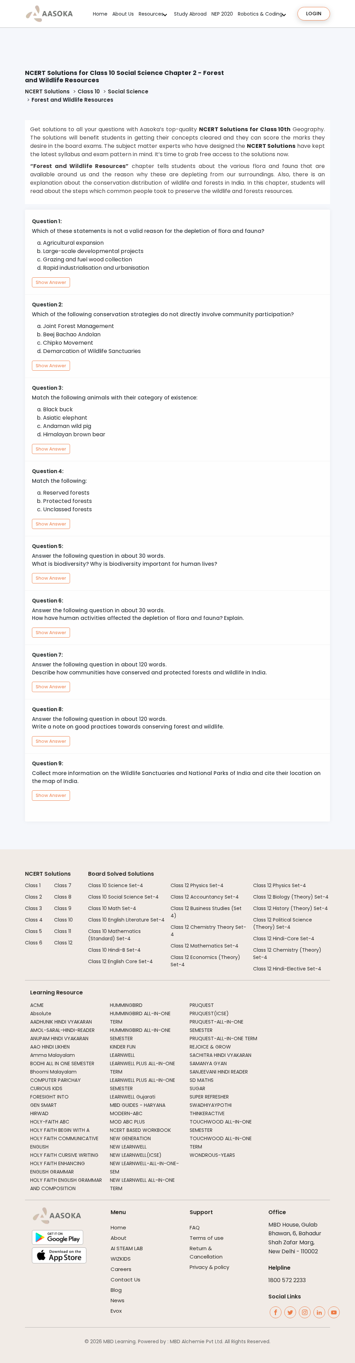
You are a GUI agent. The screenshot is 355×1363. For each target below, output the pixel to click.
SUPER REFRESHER (209, 1096)
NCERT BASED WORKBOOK (140, 1130)
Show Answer (51, 282)
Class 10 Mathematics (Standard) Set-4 (114, 935)
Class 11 (62, 931)
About (119, 1238)
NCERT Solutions (47, 91)
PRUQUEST (202, 1005)
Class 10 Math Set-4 (112, 908)
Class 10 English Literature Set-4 (126, 919)
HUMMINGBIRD (126, 1005)
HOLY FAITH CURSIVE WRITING (64, 1155)
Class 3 (33, 908)
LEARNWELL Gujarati (132, 1096)
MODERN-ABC (126, 1113)
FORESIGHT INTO (49, 1096)
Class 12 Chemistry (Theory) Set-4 (287, 953)
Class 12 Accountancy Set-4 (205, 896)
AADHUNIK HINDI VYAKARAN (61, 1021)
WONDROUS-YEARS (212, 1155)
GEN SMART (43, 1105)
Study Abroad (190, 13)
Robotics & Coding (260, 13)
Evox (116, 1310)
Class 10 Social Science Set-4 (123, 896)
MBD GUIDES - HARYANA (137, 1105)
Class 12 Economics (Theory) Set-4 (205, 961)
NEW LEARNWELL (128, 1146)
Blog (116, 1290)
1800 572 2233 (287, 1280)
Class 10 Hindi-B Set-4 (114, 949)
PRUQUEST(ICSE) (209, 1013)
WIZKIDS (121, 1258)
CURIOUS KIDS (46, 1088)
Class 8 (62, 896)
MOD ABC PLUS (127, 1121)
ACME (37, 1005)
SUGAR (197, 1088)
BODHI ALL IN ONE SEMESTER (62, 1063)
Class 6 (33, 942)
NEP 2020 (222, 13)
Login (313, 13)
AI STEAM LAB (127, 1248)
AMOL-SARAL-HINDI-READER (62, 1030)
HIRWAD (39, 1113)
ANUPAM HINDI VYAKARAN (59, 1038)
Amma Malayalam (52, 1055)
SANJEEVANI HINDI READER (219, 1071)
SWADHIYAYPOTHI (211, 1105)
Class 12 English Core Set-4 (120, 961)
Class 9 (62, 908)
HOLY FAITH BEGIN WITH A (59, 1130)
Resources (151, 13)
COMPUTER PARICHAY (55, 1080)
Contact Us (125, 1279)
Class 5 (33, 931)
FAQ (195, 1227)
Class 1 (33, 885)
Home (100, 13)
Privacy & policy (209, 1267)
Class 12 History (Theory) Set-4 (290, 908)
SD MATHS (202, 1080)
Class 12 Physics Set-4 (197, 885)
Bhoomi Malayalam (53, 1071)
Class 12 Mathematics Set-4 (205, 945)
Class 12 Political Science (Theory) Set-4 (282, 923)
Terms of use (207, 1238)
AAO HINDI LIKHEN (50, 1046)
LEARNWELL (122, 1055)
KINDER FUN (123, 1046)
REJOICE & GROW (210, 1046)
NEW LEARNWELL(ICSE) (136, 1155)
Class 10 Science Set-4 (115, 885)
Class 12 (63, 942)
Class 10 (89, 91)
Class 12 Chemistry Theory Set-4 (208, 931)
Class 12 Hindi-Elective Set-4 (287, 968)
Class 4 (34, 919)
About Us (123, 13)
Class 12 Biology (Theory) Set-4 (291, 896)
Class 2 (33, 896)
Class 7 (62, 885)
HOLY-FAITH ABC (49, 1121)
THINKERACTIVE (207, 1113)
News (117, 1300)
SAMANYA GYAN (208, 1063)
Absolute (40, 1013)
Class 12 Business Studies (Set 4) (206, 912)
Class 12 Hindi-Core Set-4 (283, 938)
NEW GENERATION (130, 1138)
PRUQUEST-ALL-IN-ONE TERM (223, 1038)
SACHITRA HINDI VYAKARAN (220, 1055)
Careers (121, 1269)
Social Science (128, 91)
